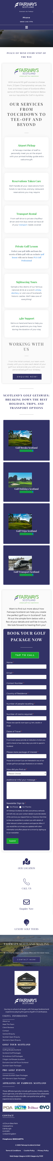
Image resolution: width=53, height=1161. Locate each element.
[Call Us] (26, 881)
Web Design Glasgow (17, 1156)
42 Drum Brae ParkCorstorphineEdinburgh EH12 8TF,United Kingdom (10, 1128)
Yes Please (13, 807)
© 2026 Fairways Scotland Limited (27, 1145)
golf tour (12, 367)
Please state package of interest (22, 752)
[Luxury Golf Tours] (26, 922)
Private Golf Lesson (26, 246)
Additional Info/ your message (22, 780)
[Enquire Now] (26, 902)
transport (23, 225)
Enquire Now (26, 908)
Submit (12, 841)
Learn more (25, 451)
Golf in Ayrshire (36, 95)
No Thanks (26, 807)
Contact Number (15, 683)
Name (10, 662)
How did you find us (17, 769)
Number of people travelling (21, 703)
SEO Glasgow (32, 1156)
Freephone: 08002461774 (13, 1139)
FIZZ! (41, 1156)
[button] (26, 27)
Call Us (26, 888)
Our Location (26, 868)
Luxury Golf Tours (26, 929)
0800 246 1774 (26, 22)
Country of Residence (17, 693)
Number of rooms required (20, 714)
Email (10, 673)
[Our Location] (26, 861)
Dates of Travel (14, 731)
